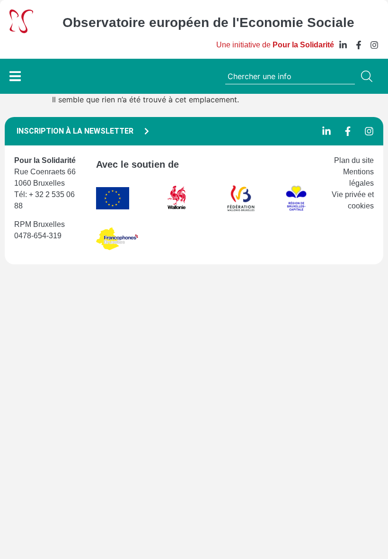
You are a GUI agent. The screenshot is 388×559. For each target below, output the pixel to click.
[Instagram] (374, 45)
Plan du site (354, 160)
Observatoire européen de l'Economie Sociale (208, 22)
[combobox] (290, 76)
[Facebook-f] (358, 45)
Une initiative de (275, 45)
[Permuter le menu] (15, 76)
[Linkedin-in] (343, 45)
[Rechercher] (369, 76)
